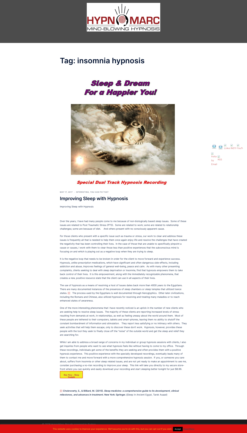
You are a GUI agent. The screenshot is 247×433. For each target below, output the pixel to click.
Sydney (92, 424)
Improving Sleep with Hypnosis (94, 198)
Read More (188, 429)
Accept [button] (178, 429)
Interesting (82, 192)
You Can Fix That (99, 192)
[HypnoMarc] (123, 17)
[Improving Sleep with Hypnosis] (123, 130)
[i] (69, 293)
